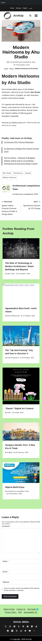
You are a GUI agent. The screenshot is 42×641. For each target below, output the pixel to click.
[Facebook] (8, 631)
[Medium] (12, 631)
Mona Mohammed (13, 316)
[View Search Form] (30, 16)
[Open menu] (36, 15)
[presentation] (21, 248)
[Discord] (23, 626)
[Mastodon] (32, 626)
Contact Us (21, 609)
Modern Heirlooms (9, 177)
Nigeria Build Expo (14, 487)
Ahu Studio (7, 173)
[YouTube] (30, 631)
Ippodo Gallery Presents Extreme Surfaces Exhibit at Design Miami (9, 208)
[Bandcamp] (25, 631)
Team (9, 412)
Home (6, 68)
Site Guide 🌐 (33, 609)
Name (6, 561)
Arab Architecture (13, 358)
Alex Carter (11, 273)
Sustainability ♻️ (30, 612)
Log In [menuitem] (3, 2)
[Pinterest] (27, 626)
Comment (6, 526)
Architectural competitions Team (24, 62)
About (12, 8)
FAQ (20, 612)
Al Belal (9, 452)
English (25, 8)
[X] (5, 626)
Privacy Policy (10, 612)
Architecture (18, 173)
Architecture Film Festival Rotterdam (19, 142)
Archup (28, 138)
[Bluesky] (34, 631)
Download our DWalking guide (12, 122)
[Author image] (8, 62)
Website (6, 582)
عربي (30, 8)
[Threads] (16, 631)
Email (6, 572)
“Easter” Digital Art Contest (19, 408)
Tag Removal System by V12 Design (31, 205)
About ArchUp (9, 609)
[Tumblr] (19, 626)
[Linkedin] (14, 626)
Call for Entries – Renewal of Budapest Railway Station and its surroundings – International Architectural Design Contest (20, 161)
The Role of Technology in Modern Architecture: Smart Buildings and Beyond (19, 266)
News (12, 68)
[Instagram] (10, 626)
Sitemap (18, 8)
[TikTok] (36, 626)
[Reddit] (21, 631)
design (28, 173)
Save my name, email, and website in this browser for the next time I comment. (21, 589)
